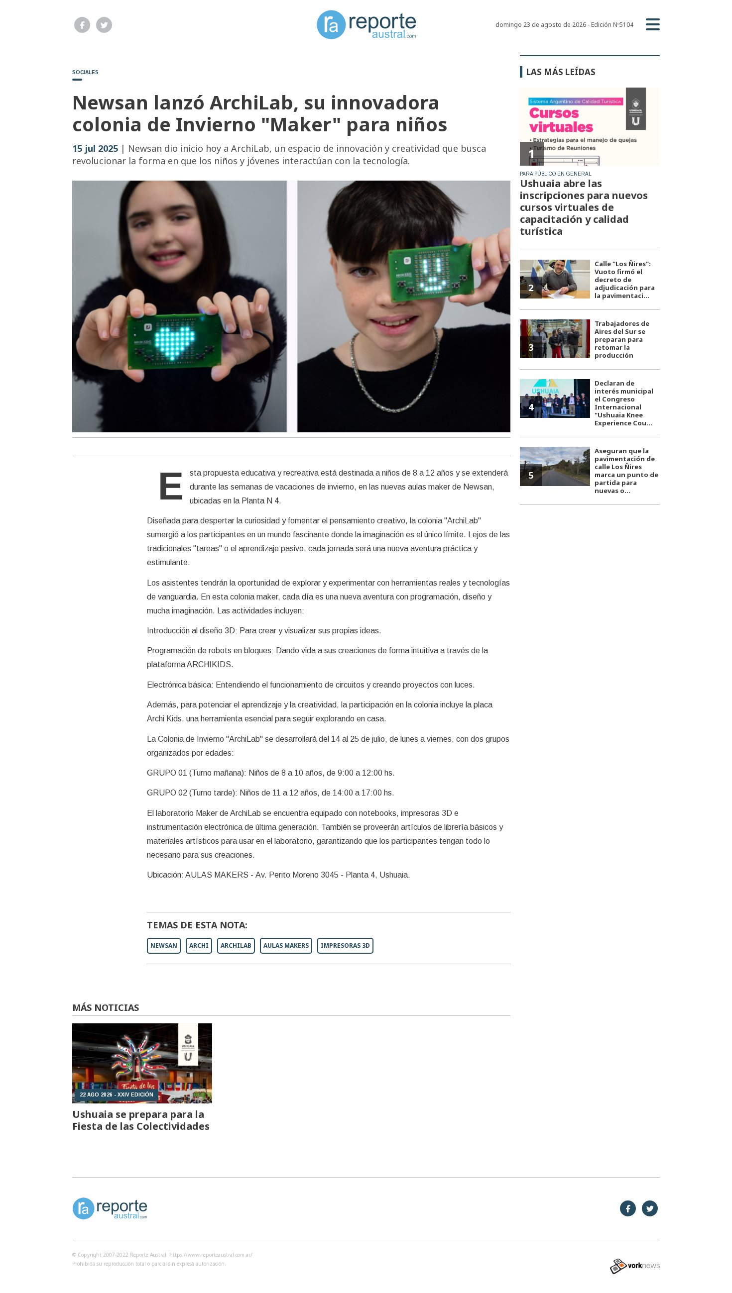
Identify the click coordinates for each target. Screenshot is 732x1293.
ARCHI (199, 945)
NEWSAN (163, 945)
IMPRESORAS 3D (345, 945)
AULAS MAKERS (286, 945)
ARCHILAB (236, 945)
